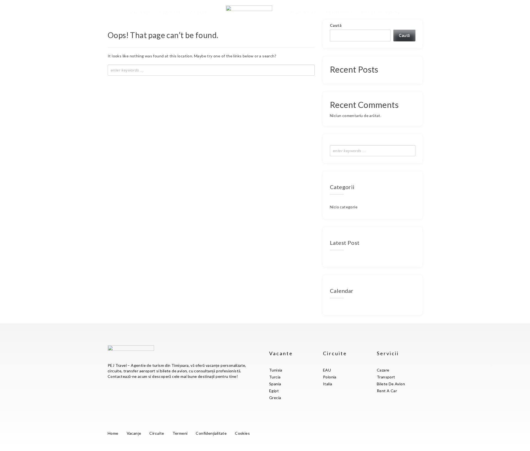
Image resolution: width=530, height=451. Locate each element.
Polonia (329, 377)
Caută (335, 25)
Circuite (171, 12)
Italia (327, 383)
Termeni (180, 433)
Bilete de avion (380, 12)
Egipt (274, 390)
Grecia (275, 397)
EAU (327, 370)
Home (113, 433)
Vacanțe (141, 12)
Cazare (199, 12)
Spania (275, 383)
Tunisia (275, 370)
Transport (339, 12)
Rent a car (303, 12)
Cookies (242, 433)
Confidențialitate (211, 433)
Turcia (274, 377)
